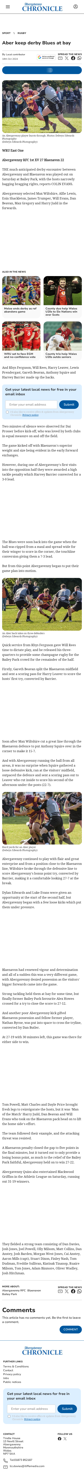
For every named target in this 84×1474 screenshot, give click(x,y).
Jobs (6, 1378)
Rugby (22, 33)
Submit (69, 404)
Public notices (12, 1382)
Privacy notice (30, 415)
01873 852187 (23, 1460)
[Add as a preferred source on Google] (46, 57)
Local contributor (15, 54)
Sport (6, 33)
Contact (8, 1370)
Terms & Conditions (16, 1366)
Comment (70, 1329)
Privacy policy (12, 1374)
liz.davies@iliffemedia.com (27, 1466)
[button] (8, 6)
